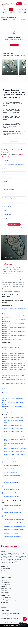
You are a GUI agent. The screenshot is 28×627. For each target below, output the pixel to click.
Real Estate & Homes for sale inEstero (12, 351)
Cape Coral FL (5, 593)
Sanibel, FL (4, 586)
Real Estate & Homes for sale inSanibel (12, 367)
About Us (3, 571)
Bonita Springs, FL (6, 588)
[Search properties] (11, 9)
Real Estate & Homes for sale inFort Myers (13, 357)
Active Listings (5, 20)
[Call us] (11, 4)
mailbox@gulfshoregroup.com (10, 600)
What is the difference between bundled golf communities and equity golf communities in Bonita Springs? (12, 125)
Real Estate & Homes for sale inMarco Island (13, 355)
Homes (5, 13)
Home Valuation (6, 575)
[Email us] (14, 4)
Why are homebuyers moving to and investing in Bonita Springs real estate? (12, 103)
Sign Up (19, 3)
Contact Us (4, 573)
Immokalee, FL (5, 582)
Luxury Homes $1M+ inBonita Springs (11, 339)
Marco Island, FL (5, 584)
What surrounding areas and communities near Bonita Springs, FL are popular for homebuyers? (13, 110)
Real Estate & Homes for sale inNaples (12, 345)
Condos (13, 13)
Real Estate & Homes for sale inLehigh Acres (13, 363)
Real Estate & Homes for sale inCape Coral (13, 369)
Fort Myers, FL (5, 591)
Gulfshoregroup (5, 569)
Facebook (4, 605)
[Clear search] (8, 9)
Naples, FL (4, 580)
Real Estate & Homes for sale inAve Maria (13, 353)
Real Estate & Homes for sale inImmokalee (13, 365)
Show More (14, 140)
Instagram (4, 607)
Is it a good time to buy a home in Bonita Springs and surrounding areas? (12, 117)
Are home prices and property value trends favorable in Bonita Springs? (12, 133)
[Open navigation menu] (25, 4)
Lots (20, 13)
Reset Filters (14, 45)
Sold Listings (14, 20)
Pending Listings (23, 20)
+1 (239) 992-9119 (6, 598)
